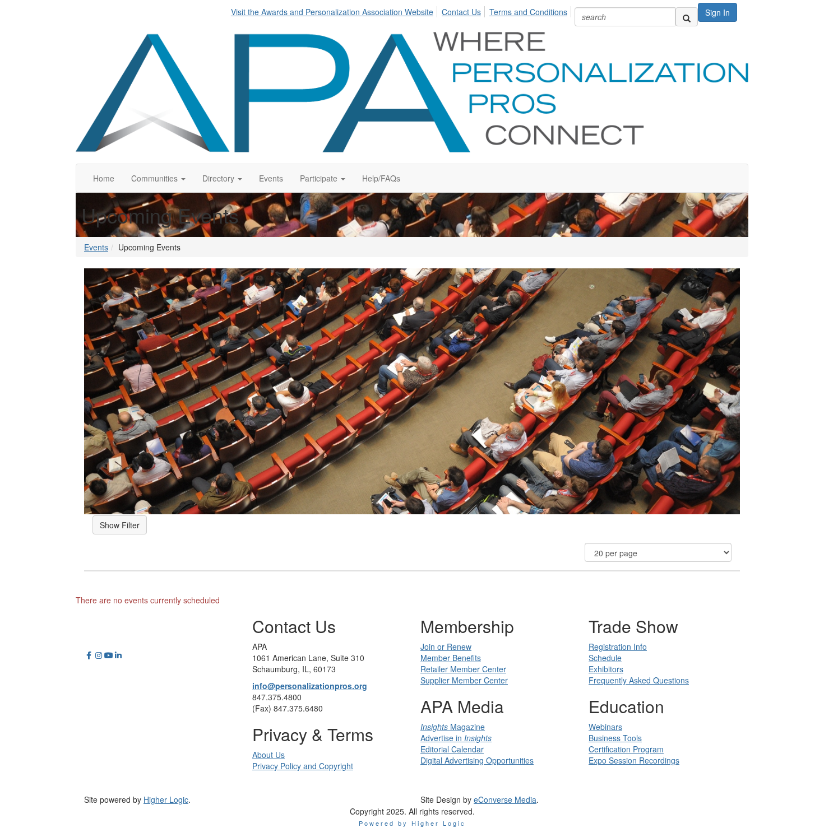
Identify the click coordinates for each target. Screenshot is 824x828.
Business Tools (615, 737)
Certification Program (626, 749)
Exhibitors (606, 669)
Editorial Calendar (452, 749)
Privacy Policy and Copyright (302, 765)
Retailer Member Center (463, 669)
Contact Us (461, 11)
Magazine (452, 726)
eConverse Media (505, 799)
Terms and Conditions (528, 11)
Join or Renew (445, 646)
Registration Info (618, 646)
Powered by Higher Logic (412, 822)
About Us (268, 754)
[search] (686, 16)
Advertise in (456, 737)
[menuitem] (335, 10)
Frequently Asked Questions (639, 680)
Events (96, 247)
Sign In (717, 12)
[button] (158, 178)
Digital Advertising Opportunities (477, 760)
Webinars (605, 726)
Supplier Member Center (464, 680)
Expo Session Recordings (634, 760)
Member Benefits (450, 657)
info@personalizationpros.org (309, 685)
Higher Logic (165, 799)
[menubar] (402, 10)
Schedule (605, 657)
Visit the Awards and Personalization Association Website (332, 11)
